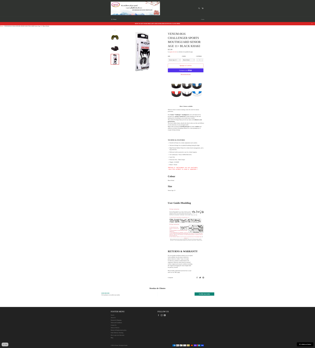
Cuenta (202, 19)
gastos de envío (173, 51)
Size (169, 56)
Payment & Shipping (116, 320)
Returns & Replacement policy (118, 330)
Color (184, 56)
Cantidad (199, 56)
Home (1, 26)
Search (112, 315)
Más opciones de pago (186, 74)
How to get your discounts (117, 335)
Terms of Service (115, 327)
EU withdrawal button (305, 344)
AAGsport (116, 345)
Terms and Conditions (116, 322)
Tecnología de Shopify (123, 345)
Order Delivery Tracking (117, 332)
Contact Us (113, 325)
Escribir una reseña (204, 294)
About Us (113, 317)
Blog (112, 337)
